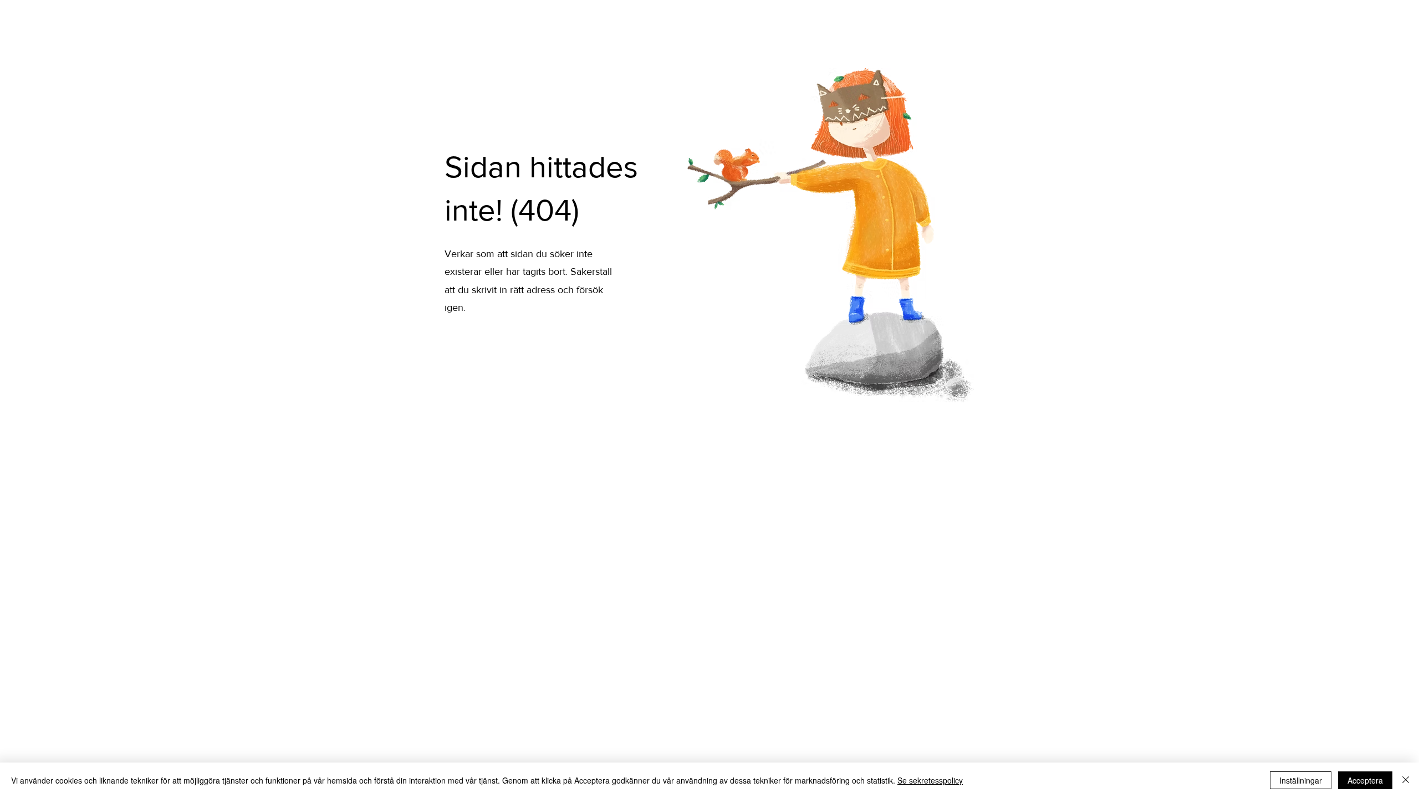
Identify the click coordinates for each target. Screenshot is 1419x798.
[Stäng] (1405, 780)
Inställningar (1300, 780)
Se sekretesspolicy (930, 780)
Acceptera (1365, 780)
